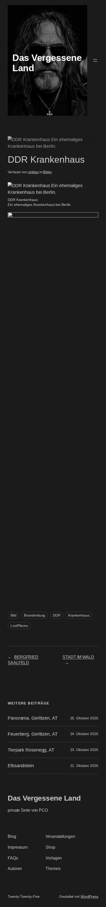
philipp (33, 172)
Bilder (47, 172)
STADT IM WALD (78, 657)
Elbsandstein (21, 765)
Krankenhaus (79, 615)
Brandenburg (34, 615)
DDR (56, 615)
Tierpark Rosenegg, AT (31, 750)
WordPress (89, 896)
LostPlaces (19, 626)
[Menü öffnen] (95, 60)
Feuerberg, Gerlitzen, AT (33, 734)
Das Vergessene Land (44, 798)
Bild (13, 615)
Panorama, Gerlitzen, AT (33, 718)
